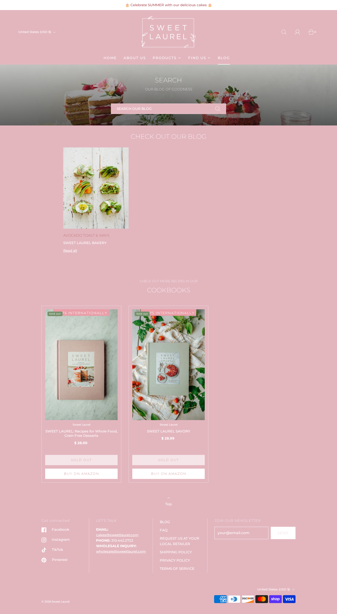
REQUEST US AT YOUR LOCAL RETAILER (179, 541)
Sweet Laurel (81, 424)
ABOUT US (135, 58)
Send (283, 533)
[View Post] (96, 188)
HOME (110, 58)
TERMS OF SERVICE (177, 568)
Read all (70, 250)
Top (168, 504)
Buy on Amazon (81, 474)
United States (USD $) (35, 32)
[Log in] (300, 32)
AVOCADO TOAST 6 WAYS (86, 235)
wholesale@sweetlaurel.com (121, 551)
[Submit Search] (218, 109)
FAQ (164, 530)
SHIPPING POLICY (176, 552)
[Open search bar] (287, 32)
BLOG (224, 58)
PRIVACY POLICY (175, 560)
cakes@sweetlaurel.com (117, 535)
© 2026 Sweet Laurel (55, 601)
